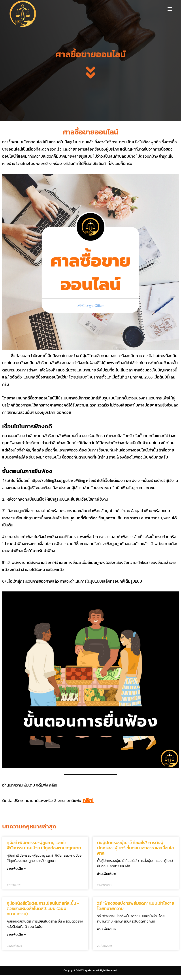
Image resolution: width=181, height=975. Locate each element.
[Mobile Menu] (170, 9)
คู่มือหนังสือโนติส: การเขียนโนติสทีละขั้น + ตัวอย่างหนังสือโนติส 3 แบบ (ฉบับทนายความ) (43, 908)
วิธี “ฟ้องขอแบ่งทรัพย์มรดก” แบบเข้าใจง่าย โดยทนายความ (135, 906)
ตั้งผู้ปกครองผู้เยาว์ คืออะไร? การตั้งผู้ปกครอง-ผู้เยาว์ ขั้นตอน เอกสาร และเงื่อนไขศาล (135, 847)
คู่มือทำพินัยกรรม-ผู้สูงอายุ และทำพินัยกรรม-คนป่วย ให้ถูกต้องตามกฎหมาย (44, 845)
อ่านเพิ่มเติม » (16, 868)
